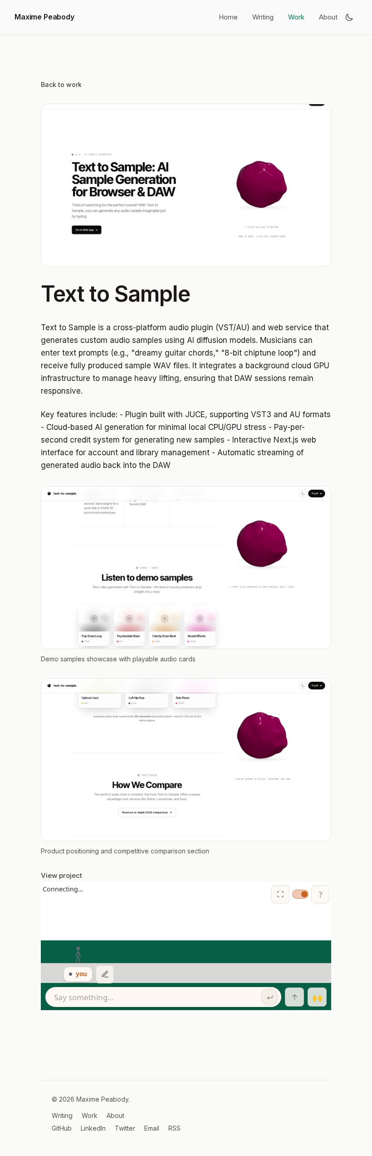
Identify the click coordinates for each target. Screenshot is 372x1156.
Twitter (125, 1128)
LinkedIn (93, 1128)
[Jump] (294, 997)
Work (296, 17)
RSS (174, 1128)
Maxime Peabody (44, 16)
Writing (263, 17)
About (328, 17)
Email (151, 1128)
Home (228, 17)
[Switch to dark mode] (349, 17)
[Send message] (269, 997)
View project (61, 875)
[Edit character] (105, 974)
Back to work (61, 84)
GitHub (62, 1128)
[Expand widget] (280, 894)
